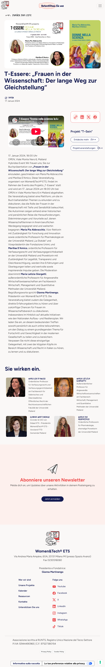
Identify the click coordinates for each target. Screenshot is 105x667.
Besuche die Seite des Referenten (22, 379)
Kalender (22, 590)
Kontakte (22, 601)
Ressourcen (24, 596)
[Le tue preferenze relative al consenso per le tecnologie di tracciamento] (100, 662)
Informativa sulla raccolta (26, 663)
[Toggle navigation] (100, 5)
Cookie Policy (59, 652)
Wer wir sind (24, 579)
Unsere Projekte (26, 585)
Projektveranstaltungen (84, 148)
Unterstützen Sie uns (52, 6)
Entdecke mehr (81, 139)
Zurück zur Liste (21, 15)
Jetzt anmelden (52, 499)
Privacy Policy (46, 652)
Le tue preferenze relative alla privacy (64, 663)
